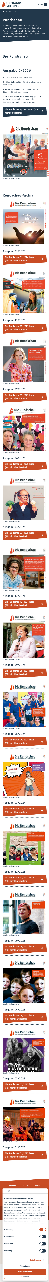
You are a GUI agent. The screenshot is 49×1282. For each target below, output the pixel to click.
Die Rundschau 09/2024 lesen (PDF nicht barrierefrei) (19, 672)
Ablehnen (25, 1277)
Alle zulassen (25, 1266)
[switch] (42, 1236)
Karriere (25, 1186)
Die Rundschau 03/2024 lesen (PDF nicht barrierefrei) (19, 810)
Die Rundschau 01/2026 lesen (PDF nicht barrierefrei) (19, 259)
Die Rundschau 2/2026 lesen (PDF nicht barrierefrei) (21, 111)
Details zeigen (35, 1260)
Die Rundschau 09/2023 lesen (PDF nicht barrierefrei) (19, 948)
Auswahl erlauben (25, 1271)
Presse (37, 1186)
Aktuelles (13, 1186)
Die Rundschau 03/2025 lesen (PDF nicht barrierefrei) (19, 535)
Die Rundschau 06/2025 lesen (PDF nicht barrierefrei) (19, 466)
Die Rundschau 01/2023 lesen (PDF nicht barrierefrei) (19, 1155)
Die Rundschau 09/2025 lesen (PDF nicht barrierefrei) (19, 397)
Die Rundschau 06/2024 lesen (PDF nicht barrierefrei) (19, 741)
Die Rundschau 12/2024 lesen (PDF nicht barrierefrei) (19, 604)
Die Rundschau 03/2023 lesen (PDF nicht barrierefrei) (19, 1086)
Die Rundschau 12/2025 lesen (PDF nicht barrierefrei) (19, 328)
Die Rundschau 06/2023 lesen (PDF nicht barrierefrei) (19, 1017)
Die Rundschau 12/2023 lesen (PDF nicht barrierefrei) (19, 879)
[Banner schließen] (9, 1191)
